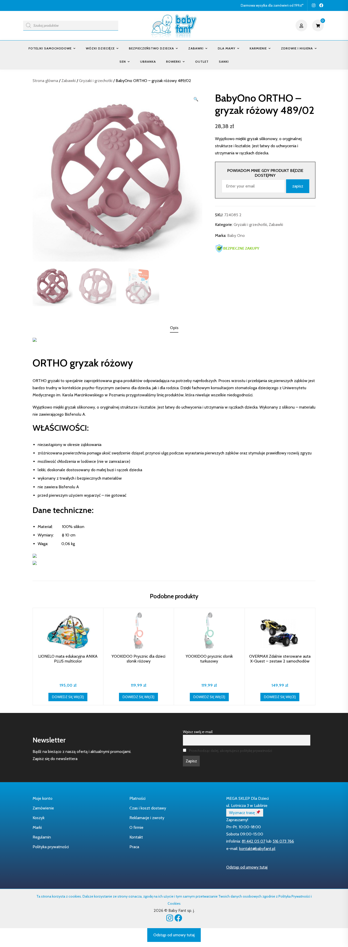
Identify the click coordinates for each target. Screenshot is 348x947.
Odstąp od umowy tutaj (246, 867)
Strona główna (45, 80)
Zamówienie (43, 808)
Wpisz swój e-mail (197, 731)
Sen (122, 61)
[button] (195, 99)
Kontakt (136, 837)
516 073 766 (283, 841)
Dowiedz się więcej (68, 697)
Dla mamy (226, 48)
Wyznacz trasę (242, 812)
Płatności (137, 798)
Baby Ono (236, 235)
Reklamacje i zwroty (146, 817)
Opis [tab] (174, 327)
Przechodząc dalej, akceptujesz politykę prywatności (230, 750)
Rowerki (173, 61)
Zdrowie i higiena (297, 48)
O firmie (136, 827)
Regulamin (42, 837)
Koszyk (39, 817)
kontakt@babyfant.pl (257, 848)
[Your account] (302, 25)
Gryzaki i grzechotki (95, 80)
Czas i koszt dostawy (147, 808)
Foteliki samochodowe (50, 48)
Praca (134, 846)
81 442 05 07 (253, 841)
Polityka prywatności (51, 846)
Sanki (224, 61)
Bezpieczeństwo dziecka (151, 48)
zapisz (297, 186)
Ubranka (148, 61)
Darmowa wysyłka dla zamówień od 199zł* (272, 5)
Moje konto (42, 798)
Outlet (202, 61)
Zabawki (196, 48)
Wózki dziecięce (100, 48)
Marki (37, 827)
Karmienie (258, 48)
